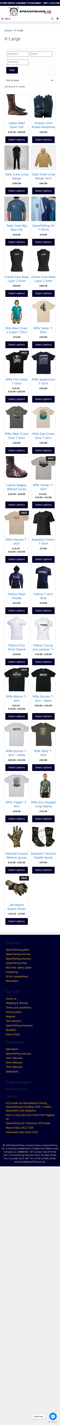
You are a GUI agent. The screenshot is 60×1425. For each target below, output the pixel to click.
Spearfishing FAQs (16, 963)
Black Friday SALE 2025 (20, 1127)
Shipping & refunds (17, 1003)
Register (10, 1016)
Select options (16, 139)
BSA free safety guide (18, 967)
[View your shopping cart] (57, 18)
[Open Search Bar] (52, 18)
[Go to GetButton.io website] (53, 1422)
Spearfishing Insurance (19, 1025)
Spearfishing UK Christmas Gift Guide (28, 1123)
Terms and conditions (18, 1007)
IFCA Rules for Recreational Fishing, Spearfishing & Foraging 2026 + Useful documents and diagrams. (28, 1107)
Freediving (12, 972)
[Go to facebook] (53, 1416)
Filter (12, 70)
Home (7, 30)
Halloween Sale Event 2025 (22, 1132)
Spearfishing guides (17, 949)
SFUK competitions (17, 976)
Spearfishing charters (18, 958)
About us (11, 998)
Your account (13, 1020)
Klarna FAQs (13, 1034)
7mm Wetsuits (14, 1066)
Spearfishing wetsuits (18, 1053)
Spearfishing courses (18, 954)
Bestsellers (12, 980)
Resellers (11, 1029)
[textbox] (18, 54)
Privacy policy (14, 1012)
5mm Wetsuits (14, 1062)
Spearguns (12, 1049)
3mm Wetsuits (14, 1058)
